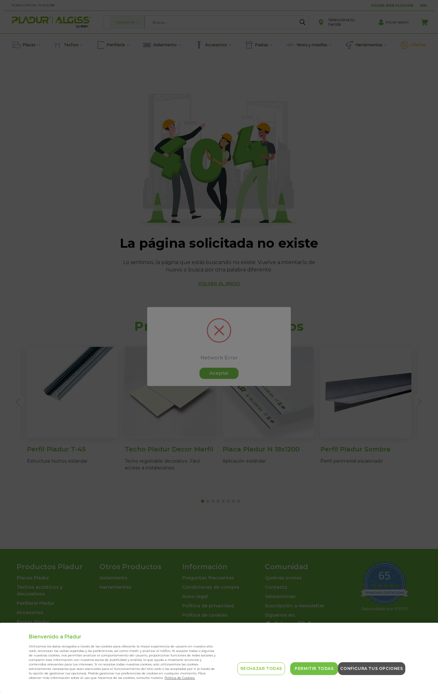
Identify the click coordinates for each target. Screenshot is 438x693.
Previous (427, 673)
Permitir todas (314, 668)
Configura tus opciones (371, 668)
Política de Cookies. (179, 678)
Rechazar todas (261, 668)
